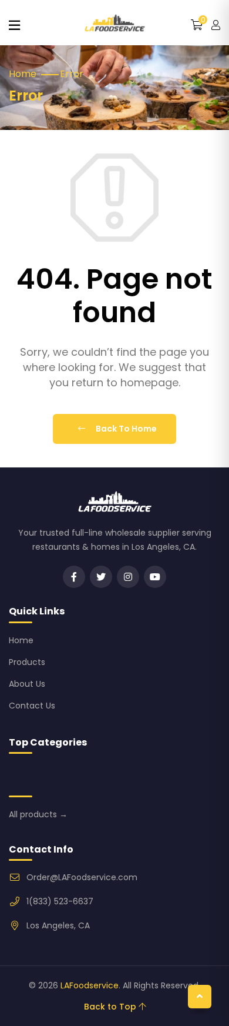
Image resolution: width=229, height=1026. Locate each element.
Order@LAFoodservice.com (81, 877)
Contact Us (32, 705)
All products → (38, 814)
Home (22, 74)
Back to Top (111, 1006)
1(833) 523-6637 (59, 901)
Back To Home (125, 429)
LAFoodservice (89, 985)
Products (27, 662)
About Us (27, 684)
